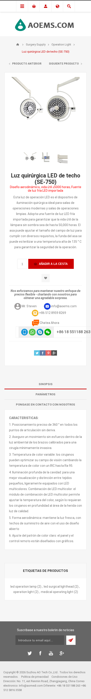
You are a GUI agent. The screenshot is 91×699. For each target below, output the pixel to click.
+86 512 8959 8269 (52, 313)
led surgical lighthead (59, 586)
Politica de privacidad (35, 676)
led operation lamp (23, 586)
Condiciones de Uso (64, 676)
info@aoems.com (64, 306)
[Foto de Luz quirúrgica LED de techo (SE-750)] (30, 159)
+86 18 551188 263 (73, 331)
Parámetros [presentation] (45, 394)
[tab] (45, 384)
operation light (23, 592)
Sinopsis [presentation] (46, 384)
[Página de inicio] (17, 44)
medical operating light (57, 592)
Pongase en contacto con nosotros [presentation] (45, 404)
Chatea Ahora (49, 323)
